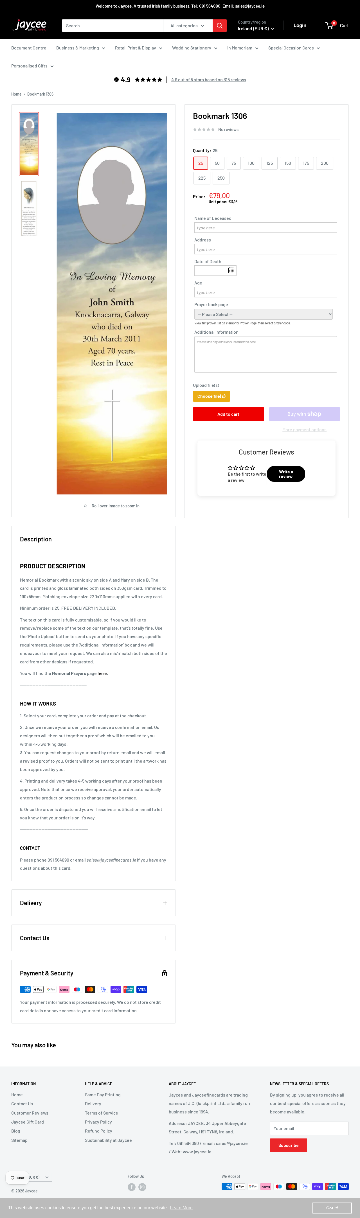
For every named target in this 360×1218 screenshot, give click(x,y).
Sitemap (19, 1140)
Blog (15, 1130)
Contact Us (22, 1103)
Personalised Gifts (29, 65)
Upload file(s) (206, 385)
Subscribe (288, 1145)
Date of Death (207, 261)
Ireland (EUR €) (26, 1177)
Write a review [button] (286, 474)
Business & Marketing (77, 47)
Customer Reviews (29, 1112)
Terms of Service (101, 1112)
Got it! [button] (332, 1208)
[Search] (220, 25)
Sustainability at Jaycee (108, 1140)
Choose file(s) (211, 396)
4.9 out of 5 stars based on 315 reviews (208, 79)
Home (16, 94)
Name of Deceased (212, 218)
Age (198, 283)
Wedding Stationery (191, 47)
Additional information (216, 332)
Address (202, 239)
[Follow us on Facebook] (132, 1187)
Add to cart (228, 414)
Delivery (93, 1103)
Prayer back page (211, 304)
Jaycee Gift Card (27, 1121)
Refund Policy (98, 1130)
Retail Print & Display (135, 47)
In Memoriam (239, 47)
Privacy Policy (98, 1121)
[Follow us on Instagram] (142, 1187)
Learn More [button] (181, 1207)
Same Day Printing (103, 1094)
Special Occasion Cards (291, 47)
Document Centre (28, 47)
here (102, 673)
